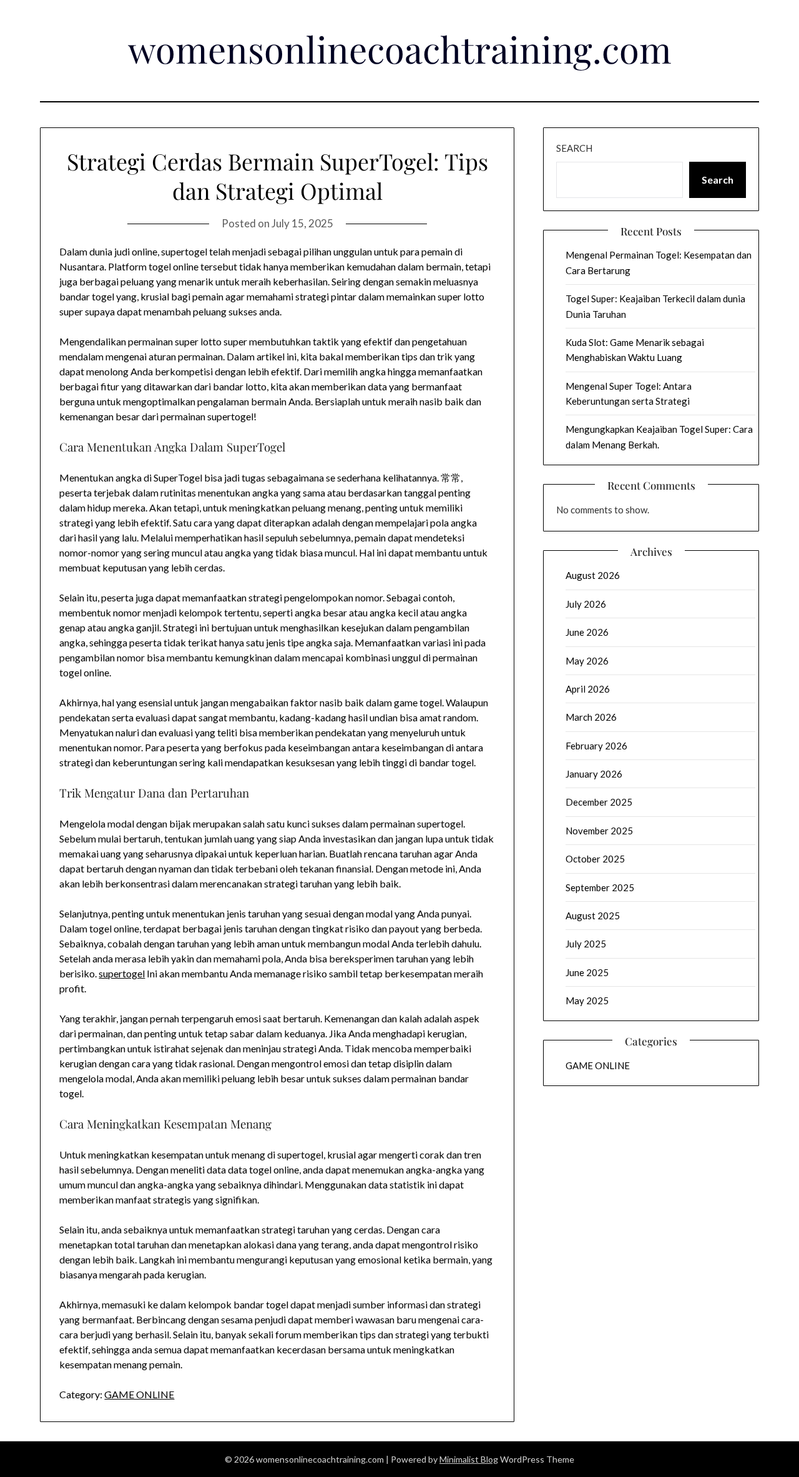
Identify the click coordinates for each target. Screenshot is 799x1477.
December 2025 (599, 802)
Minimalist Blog (468, 1459)
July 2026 (586, 604)
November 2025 (599, 830)
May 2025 (587, 1000)
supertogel (122, 973)
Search (574, 148)
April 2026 (588, 688)
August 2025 (593, 915)
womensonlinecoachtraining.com (400, 48)
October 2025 (595, 858)
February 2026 (596, 745)
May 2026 (587, 660)
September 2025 (600, 887)
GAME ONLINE (139, 1394)
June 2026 (587, 632)
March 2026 (591, 717)
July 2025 (586, 943)
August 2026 (593, 575)
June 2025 (587, 972)
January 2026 (594, 773)
